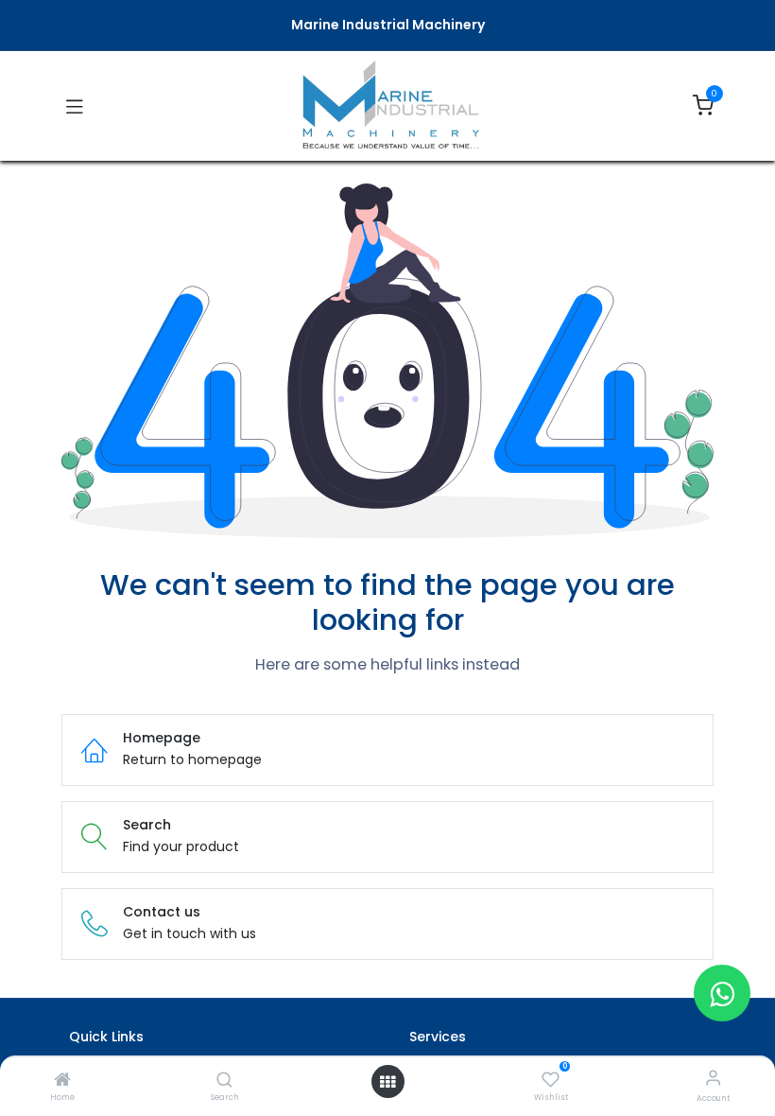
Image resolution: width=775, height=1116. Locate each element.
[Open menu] (387, 1082)
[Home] (62, 1081)
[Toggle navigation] (74, 106)
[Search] (224, 1081)
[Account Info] (713, 1077)
